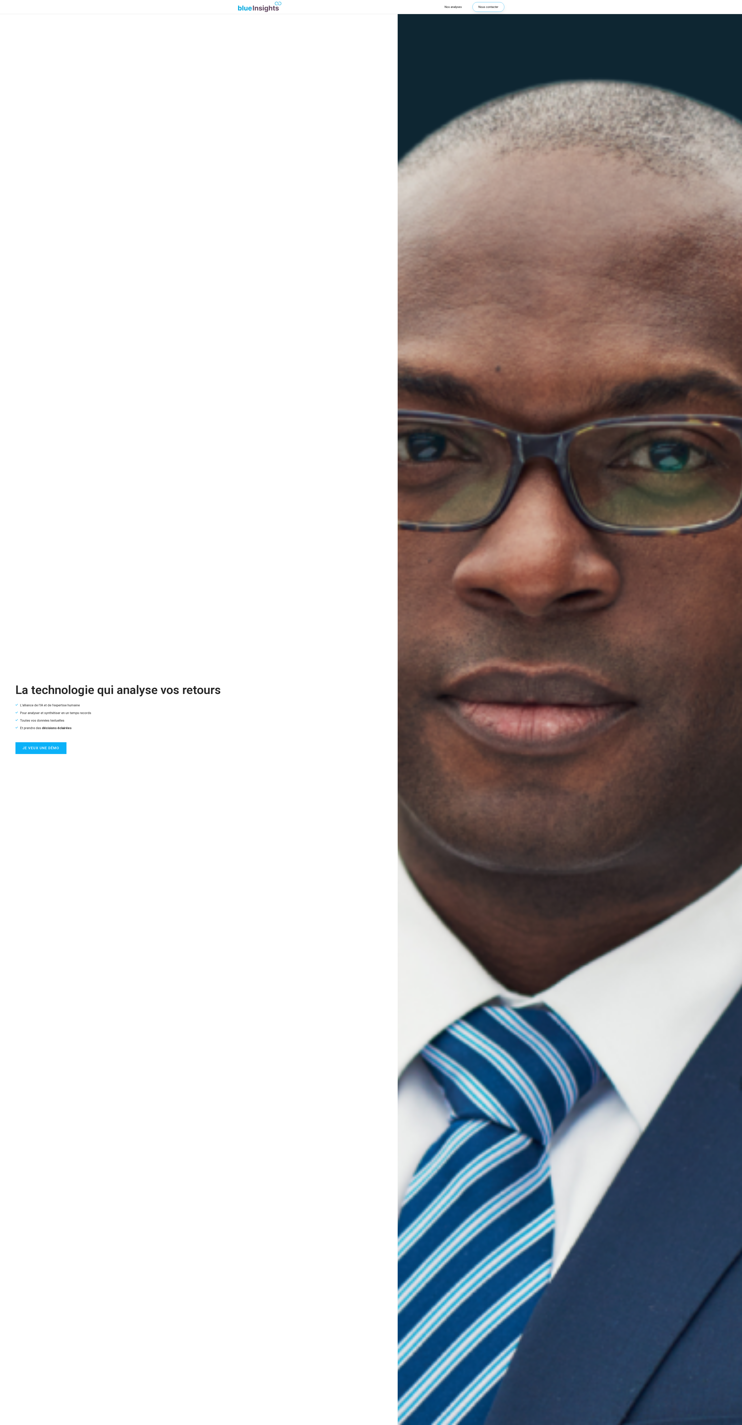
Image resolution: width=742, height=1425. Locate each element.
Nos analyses (453, 7)
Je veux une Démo (41, 748)
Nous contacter (488, 7)
